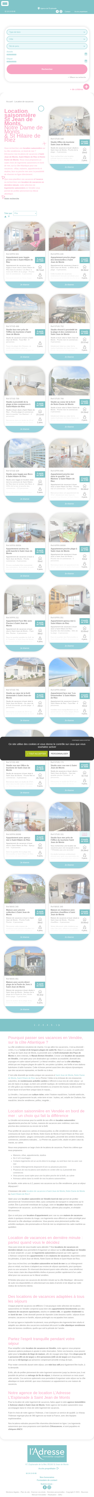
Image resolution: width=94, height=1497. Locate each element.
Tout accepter (37, 754)
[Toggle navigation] (5, 3)
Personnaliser (59, 754)
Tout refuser (81, 742)
